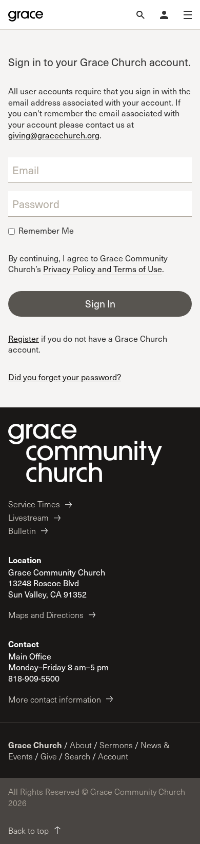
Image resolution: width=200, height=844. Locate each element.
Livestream (28, 517)
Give (49, 756)
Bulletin (22, 530)
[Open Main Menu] (187, 15)
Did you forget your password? (64, 377)
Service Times (34, 504)
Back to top (28, 830)
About (81, 744)
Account (113, 756)
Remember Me (46, 230)
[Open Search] (140, 15)
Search (77, 756)
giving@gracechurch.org (53, 135)
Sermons (116, 744)
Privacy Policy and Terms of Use (102, 268)
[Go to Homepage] (25, 15)
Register (23, 338)
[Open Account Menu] (164, 15)
